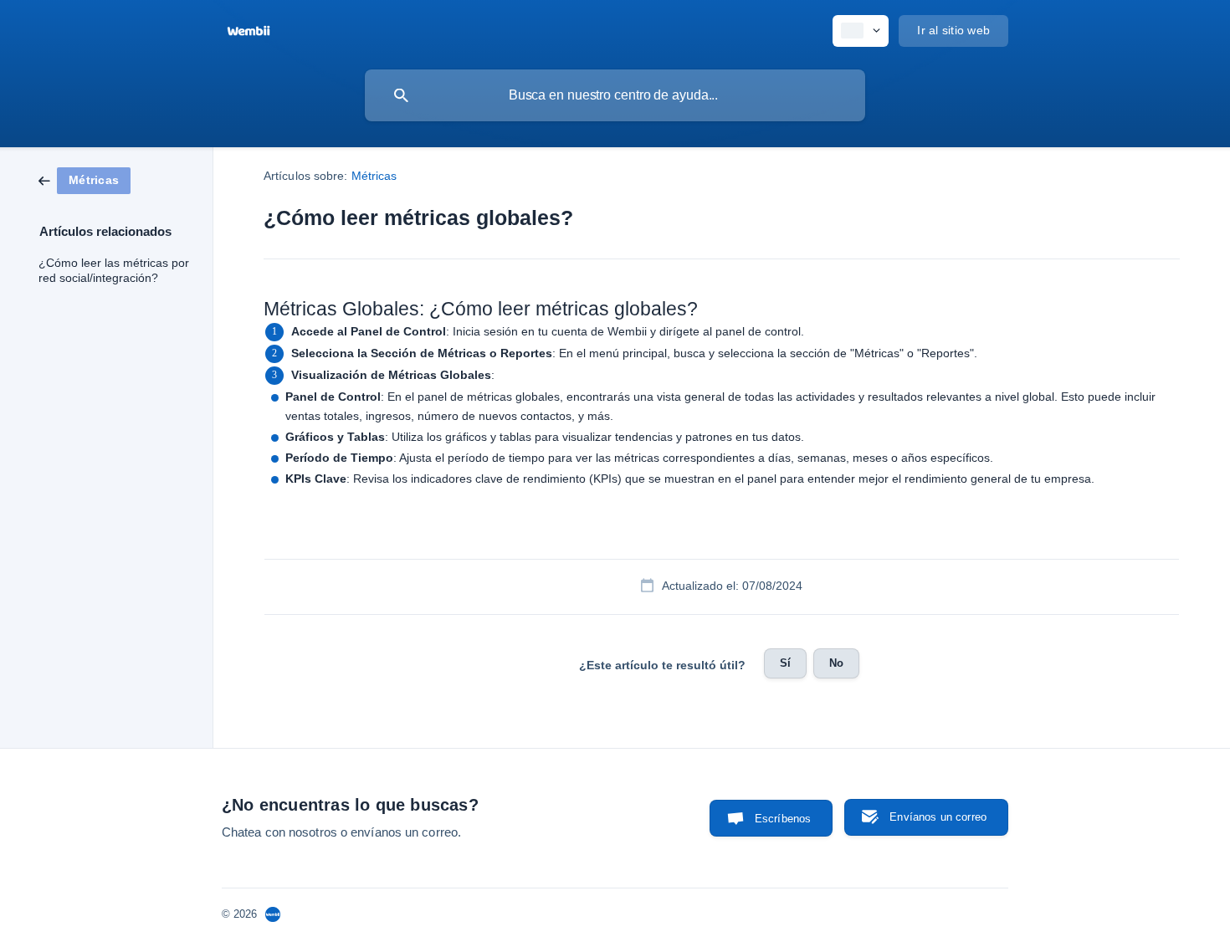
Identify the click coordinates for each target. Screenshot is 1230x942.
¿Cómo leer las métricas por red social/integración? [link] (113, 270)
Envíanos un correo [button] (938, 817)
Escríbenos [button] (783, 818)
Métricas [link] (374, 175)
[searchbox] (615, 95)
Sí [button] (785, 663)
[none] (248, 29)
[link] (84, 179)
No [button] (836, 663)
